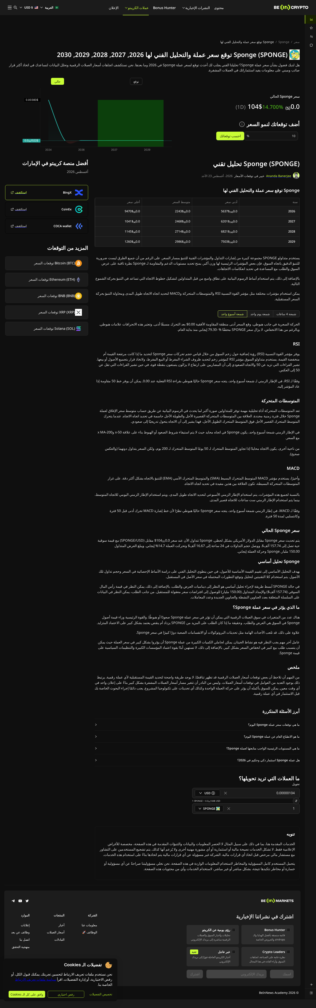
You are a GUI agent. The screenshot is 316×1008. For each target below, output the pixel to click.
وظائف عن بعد (20, 932)
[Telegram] (13, 901)
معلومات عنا (89, 925)
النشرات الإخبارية (197, 7)
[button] (197, 725)
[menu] (310, 32)
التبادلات (59, 939)
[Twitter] (27, 901)
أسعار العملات (55, 932)
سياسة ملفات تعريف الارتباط (35, 979)
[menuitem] (310, 19)
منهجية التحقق (21, 947)
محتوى (219, 7)
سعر (297, 42)
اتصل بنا (25, 939)
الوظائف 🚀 (89, 932)
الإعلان (113, 7)
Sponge (283, 42)
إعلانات (25, 925)
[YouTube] (20, 901)
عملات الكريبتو (138, 7)
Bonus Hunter (164, 7)
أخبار (61, 925)
